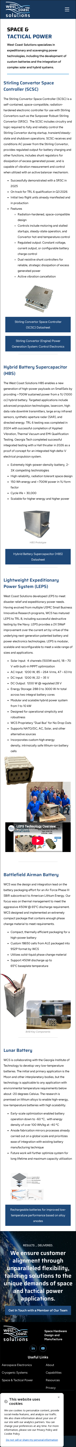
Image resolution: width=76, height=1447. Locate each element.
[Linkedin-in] (33, 1348)
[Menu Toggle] (67, 9)
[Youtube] (42, 1348)
